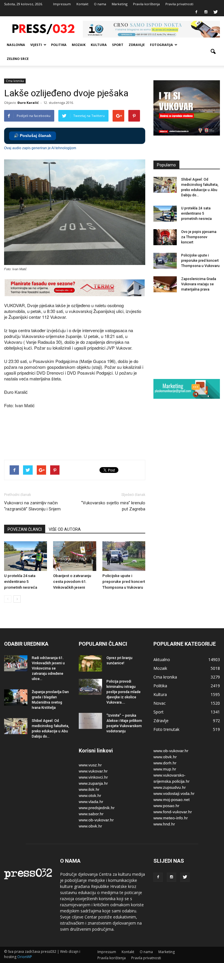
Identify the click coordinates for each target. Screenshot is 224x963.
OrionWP (24, 956)
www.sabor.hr (91, 813)
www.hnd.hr (164, 824)
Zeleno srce (18, 58)
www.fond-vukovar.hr (172, 811)
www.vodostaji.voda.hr (174, 793)
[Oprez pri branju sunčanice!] (90, 663)
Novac (159, 703)
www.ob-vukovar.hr (96, 820)
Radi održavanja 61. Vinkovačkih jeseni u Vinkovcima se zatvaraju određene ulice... (48, 668)
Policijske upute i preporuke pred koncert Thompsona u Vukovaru (123, 582)
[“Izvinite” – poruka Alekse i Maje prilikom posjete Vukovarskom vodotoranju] (90, 721)
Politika (58, 44)
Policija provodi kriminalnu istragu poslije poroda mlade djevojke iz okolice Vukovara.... (123, 691)
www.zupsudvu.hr (169, 787)
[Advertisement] (110, 435)
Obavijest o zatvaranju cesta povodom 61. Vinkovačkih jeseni (72, 582)
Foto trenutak (166, 729)
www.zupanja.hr (93, 783)
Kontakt (82, 4)
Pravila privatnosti (179, 4)
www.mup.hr (164, 769)
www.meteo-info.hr (170, 818)
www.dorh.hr (164, 763)
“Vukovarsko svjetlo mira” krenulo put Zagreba (113, 506)
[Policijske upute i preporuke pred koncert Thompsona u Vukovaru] (123, 556)
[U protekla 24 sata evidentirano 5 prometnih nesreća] (25, 556)
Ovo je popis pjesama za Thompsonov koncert (198, 237)
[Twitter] (215, 12)
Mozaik (78, 44)
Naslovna (16, 44)
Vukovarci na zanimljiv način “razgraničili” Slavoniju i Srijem (32, 506)
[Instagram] (206, 12)
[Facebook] (196, 12)
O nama (100, 4)
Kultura (99, 44)
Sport (117, 44)
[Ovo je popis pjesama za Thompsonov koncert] (165, 237)
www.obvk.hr (90, 826)
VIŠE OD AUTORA (65, 529)
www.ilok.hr (89, 789)
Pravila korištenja (146, 4)
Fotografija (161, 44)
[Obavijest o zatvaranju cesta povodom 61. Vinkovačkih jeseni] (74, 556)
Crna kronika (15, 81)
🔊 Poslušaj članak (32, 135)
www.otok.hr (90, 795)
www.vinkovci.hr (93, 777)
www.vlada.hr (91, 801)
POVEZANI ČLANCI (25, 529)
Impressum (62, 4)
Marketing (119, 4)
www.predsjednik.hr (97, 807)
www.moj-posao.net (171, 799)
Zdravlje (137, 44)
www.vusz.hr (90, 765)
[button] (213, 52)
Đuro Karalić (28, 102)
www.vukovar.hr (93, 771)
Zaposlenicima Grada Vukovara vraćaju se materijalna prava (198, 284)
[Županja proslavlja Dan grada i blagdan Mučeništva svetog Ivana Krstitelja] (15, 697)
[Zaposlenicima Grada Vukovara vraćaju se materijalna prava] (165, 284)
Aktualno (161, 659)
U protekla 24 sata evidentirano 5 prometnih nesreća (20, 582)
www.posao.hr (166, 805)
